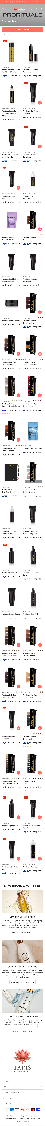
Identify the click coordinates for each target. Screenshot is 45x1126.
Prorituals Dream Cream (11, 614)
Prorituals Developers (31, 867)
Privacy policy (35, 1119)
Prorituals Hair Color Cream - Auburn (30, 322)
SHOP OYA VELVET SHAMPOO (22, 982)
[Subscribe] (42, 1099)
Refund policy (24, 1119)
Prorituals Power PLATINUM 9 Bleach (9, 239)
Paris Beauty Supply (19, 1116)
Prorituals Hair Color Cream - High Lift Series (11, 405)
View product (40, 103)
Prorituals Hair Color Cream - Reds (30, 405)
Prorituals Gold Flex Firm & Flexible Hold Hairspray (12, 71)
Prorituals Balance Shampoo (8, 197)
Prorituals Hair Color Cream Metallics (30, 491)
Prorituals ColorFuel (30, 614)
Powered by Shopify (11, 1119)
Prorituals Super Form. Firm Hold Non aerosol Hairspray (10, 113)
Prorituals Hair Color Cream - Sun (30, 239)
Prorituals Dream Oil (9, 573)
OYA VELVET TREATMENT (22, 1032)
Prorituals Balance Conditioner (30, 156)
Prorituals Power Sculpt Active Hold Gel (10, 156)
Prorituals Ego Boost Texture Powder (30, 71)
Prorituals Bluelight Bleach (33, 448)
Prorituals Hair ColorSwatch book (8, 491)
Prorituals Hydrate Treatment (30, 280)
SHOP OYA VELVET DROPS (22, 932)
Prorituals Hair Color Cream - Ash (30, 738)
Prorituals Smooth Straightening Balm (30, 532)
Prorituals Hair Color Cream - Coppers (9, 449)
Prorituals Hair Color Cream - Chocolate (9, 696)
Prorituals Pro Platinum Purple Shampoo (10, 280)
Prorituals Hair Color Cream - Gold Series (9, 655)
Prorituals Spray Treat (10, 826)
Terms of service (24, 1121)
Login (4, 75)
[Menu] (3, 9)
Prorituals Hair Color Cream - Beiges (30, 696)
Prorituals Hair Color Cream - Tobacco (30, 654)
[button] (31, 9)
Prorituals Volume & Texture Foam (9, 532)
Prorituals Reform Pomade (11, 321)
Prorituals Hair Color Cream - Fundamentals (10, 782)
